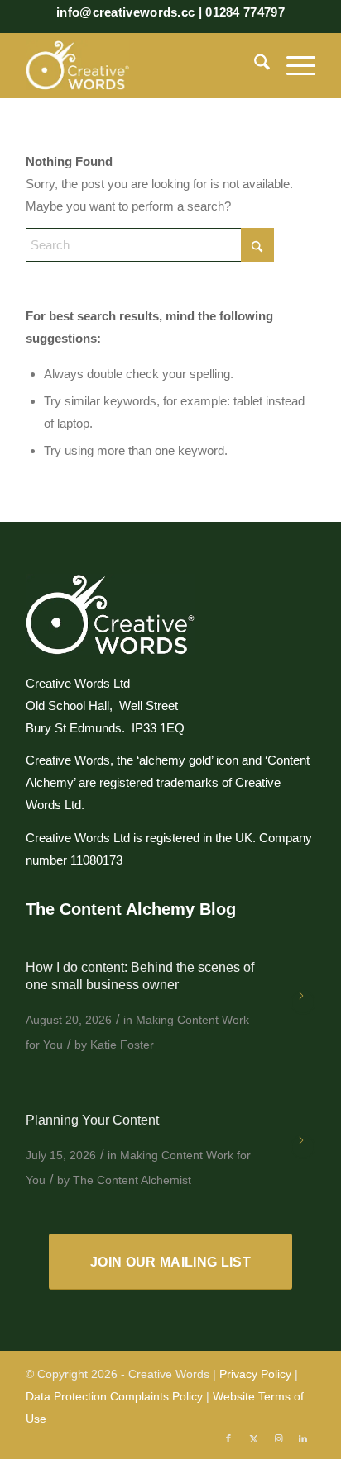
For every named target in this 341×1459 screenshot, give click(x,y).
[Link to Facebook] (228, 1438)
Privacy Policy (255, 1374)
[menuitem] (254, 65)
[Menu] (292, 65)
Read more (303, 1002)
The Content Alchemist (132, 1180)
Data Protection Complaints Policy (114, 1396)
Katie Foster (122, 1044)
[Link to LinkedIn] (303, 1438)
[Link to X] (253, 1438)
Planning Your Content (92, 1120)
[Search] (254, 65)
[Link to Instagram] (278, 1438)
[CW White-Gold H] (141, 65)
